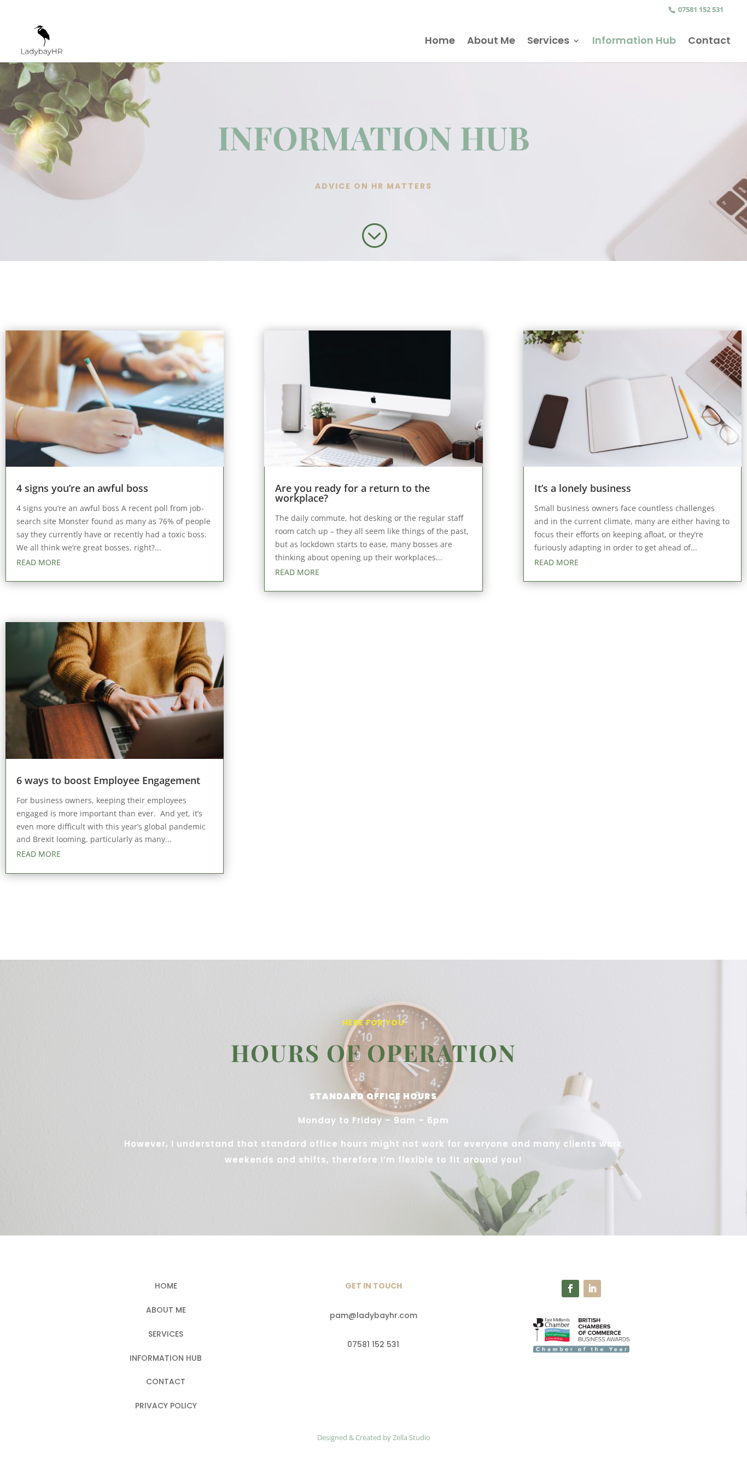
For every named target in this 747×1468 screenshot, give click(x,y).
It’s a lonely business (582, 488)
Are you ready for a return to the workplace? (352, 492)
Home (440, 42)
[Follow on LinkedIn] (592, 1288)
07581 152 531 (699, 9)
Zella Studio (411, 1437)
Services (548, 42)
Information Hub (634, 42)
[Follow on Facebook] (570, 1288)
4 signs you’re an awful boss (82, 488)
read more (38, 562)
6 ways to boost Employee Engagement (108, 780)
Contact (709, 42)
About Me (491, 42)
